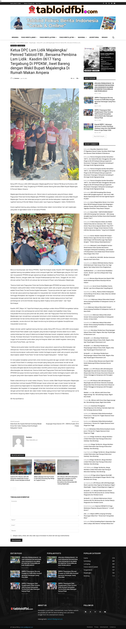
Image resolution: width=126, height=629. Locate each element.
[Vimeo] (112, 3)
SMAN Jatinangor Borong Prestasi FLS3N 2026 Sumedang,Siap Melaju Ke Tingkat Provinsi (44, 478)
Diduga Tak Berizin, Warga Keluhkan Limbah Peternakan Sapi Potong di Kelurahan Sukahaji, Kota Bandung (98, 439)
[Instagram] (106, 3)
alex (85, 514)
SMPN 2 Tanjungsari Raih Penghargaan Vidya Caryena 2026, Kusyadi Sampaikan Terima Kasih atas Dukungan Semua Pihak (103, 114)
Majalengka (32, 43)
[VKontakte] (105, 612)
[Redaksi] (11, 78)
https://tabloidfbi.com (32, 440)
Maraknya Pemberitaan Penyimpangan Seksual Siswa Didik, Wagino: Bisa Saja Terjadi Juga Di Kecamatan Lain (99, 332)
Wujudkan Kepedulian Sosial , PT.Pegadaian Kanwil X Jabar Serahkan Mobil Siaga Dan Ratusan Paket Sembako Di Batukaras (99, 151)
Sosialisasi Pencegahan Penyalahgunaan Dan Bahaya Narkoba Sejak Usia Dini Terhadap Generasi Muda (99, 408)
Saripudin (87, 338)
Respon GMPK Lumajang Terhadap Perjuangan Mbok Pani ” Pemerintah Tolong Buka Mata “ (99, 516)
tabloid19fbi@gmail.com (55, 619)
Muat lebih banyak (99, 136)
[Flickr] (95, 612)
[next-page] (15, 488)
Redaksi (17, 78)
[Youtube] (114, 3)
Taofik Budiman (88, 271)
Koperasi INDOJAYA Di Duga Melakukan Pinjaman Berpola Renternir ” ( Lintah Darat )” (99, 508)
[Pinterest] (35, 83)
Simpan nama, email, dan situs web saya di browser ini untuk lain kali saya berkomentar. (41, 535)
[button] (113, 37)
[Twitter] (109, 3)
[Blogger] (86, 612)
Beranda (12, 43)
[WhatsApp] (40, 83)
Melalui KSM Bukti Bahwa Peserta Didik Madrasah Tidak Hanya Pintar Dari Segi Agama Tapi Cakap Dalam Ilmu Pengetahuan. (98, 265)
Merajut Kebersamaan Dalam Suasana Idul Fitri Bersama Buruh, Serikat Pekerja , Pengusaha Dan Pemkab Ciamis (99, 493)
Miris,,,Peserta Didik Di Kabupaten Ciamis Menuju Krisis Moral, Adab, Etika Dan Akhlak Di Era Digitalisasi (99, 294)
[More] (44, 83)
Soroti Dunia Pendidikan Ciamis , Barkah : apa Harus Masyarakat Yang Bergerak (98, 273)
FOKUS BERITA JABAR (22, 43)
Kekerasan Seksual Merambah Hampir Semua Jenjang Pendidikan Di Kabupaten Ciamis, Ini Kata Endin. (99, 301)
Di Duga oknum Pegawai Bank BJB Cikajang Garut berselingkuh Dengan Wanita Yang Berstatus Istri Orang (99, 477)
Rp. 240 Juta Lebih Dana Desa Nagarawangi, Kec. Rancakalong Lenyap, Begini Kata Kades (98, 394)
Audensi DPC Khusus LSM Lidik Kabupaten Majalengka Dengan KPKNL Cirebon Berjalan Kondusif (20, 478)
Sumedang (37, 473)
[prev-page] (11, 488)
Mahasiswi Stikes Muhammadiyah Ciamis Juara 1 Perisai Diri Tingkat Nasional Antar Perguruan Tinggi (99, 416)
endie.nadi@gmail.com (26, 627)
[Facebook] (103, 3)
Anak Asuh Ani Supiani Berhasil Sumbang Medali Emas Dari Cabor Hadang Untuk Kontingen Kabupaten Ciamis (25, 426)
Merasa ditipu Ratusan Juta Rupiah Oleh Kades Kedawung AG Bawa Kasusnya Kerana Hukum (99, 280)
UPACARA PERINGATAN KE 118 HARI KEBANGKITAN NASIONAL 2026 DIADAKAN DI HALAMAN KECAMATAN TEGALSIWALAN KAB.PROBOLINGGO (104, 87)
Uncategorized (21, 45)
